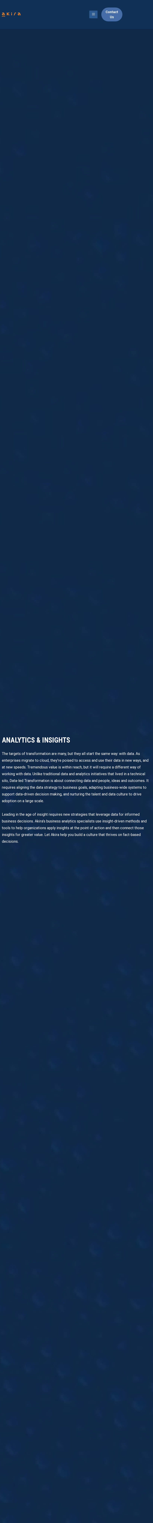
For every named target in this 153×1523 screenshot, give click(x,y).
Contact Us (112, 14)
